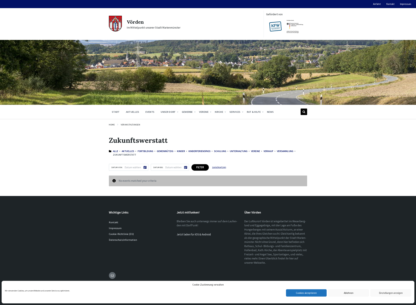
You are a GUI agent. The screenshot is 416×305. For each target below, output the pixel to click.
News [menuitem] (270, 111)
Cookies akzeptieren (306, 292)
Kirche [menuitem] (219, 111)
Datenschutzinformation (123, 239)
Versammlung (285, 151)
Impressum (115, 228)
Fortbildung (145, 151)
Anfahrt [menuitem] (377, 4)
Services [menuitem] (234, 111)
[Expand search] (304, 112)
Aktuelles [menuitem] (132, 111)
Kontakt (113, 222)
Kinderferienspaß (199, 151)
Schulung (220, 151)
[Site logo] (115, 30)
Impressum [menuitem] (405, 4)
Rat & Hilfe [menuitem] (254, 111)
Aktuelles (128, 151)
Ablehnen (348, 292)
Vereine (255, 151)
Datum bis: (158, 167)
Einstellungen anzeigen (391, 292)
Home (112, 124)
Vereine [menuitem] (203, 111)
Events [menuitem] (149, 111)
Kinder (181, 151)
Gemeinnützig (165, 151)
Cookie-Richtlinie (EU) (121, 234)
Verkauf (268, 151)
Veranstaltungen (130, 124)
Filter (200, 167)
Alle (115, 151)
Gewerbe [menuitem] (187, 111)
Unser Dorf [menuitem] (168, 111)
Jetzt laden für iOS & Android (194, 234)
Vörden (135, 22)
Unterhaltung (238, 151)
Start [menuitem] (116, 111)
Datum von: (117, 167)
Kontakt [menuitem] (390, 4)
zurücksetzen (219, 167)
